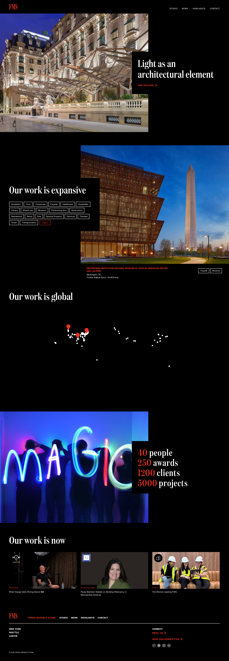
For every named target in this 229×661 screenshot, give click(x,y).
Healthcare (68, 204)
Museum (42, 210)
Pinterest (158, 645)
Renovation (77, 210)
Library (14, 210)
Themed (84, 217)
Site (39, 217)
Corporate (40, 204)
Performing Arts (59, 210)
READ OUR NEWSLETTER (165, 639)
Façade (54, 204)
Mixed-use (28, 210)
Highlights (199, 9)
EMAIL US (157, 633)
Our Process (146, 85)
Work (185, 9)
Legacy (45, 223)
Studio (173, 9)
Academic (16, 204)
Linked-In (169, 645)
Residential (16, 217)
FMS (14, 616)
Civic (28, 204)
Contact (215, 9)
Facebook (153, 645)
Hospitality (83, 204)
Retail (29, 217)
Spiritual (71, 217)
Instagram (164, 645)
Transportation (29, 223)
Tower (14, 223)
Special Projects (54, 217)
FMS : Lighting (21, 7)
